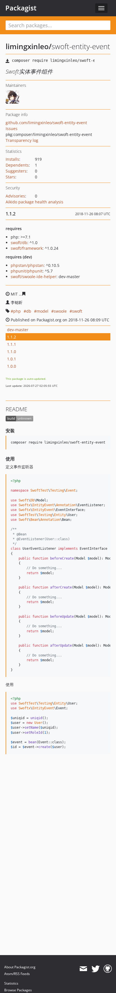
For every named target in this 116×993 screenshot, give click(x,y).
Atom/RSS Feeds (17, 973)
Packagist (21, 7)
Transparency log (22, 140)
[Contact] (83, 969)
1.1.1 (11, 344)
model (42, 311)
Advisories (15, 196)
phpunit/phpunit (27, 271)
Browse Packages (18, 990)
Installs (12, 159)
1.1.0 (11, 351)
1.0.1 (11, 359)
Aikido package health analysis (34, 201)
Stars (10, 176)
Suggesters (16, 171)
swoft (77, 311)
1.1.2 (11, 337)
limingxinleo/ (29, 46)
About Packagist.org (19, 967)
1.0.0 (11, 366)
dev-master (17, 329)
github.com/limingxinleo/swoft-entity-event (46, 122)
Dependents (17, 165)
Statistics (11, 983)
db (28, 311)
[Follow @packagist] (96, 969)
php (17, 311)
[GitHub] (108, 969)
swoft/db (19, 242)
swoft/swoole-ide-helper (33, 276)
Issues (11, 128)
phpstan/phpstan (27, 265)
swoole (60, 311)
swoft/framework (27, 248)
